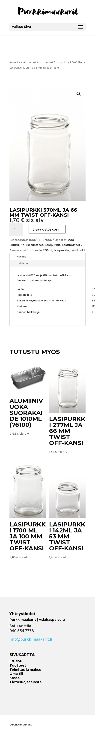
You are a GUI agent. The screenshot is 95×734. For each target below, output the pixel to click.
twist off (77, 250)
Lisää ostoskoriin (47, 229)
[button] (78, 94)
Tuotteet (17, 665)
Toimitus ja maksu (25, 670)
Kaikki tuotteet (27, 62)
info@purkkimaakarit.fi (30, 639)
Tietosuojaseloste (25, 682)
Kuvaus (21, 256)
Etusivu (15, 661)
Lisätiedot (23, 263)
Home (12, 62)
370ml (47, 250)
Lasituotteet (46, 62)
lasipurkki (61, 250)
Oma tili (16, 674)
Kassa (14, 678)
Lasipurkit (61, 62)
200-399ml (76, 62)
